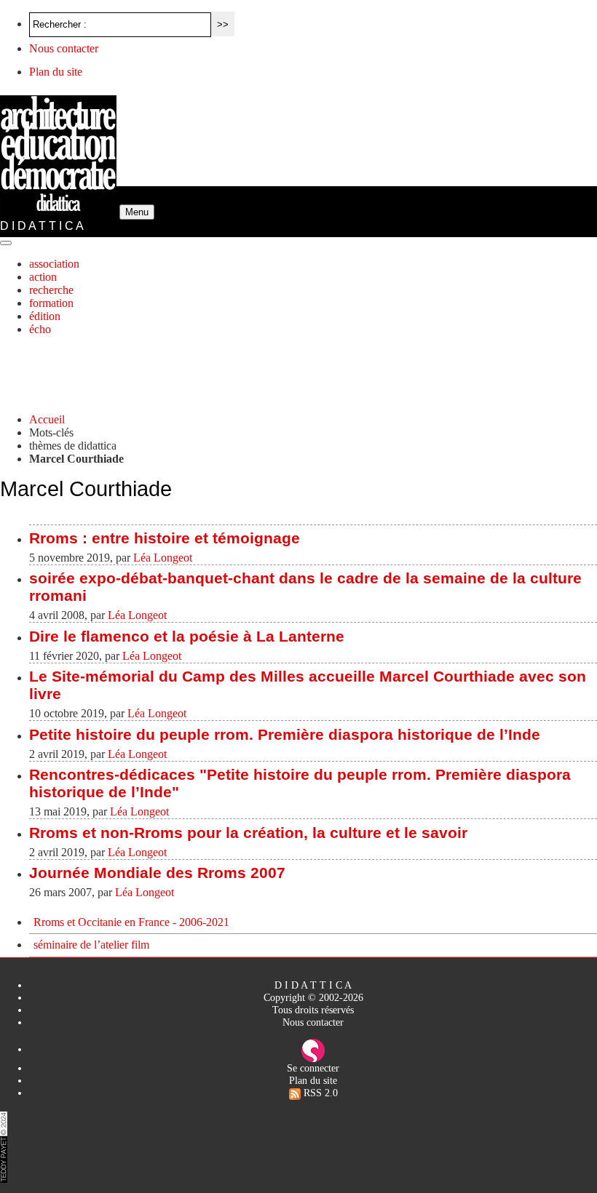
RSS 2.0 (319, 1092)
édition (44, 316)
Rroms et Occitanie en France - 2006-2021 (131, 922)
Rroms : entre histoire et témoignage (164, 538)
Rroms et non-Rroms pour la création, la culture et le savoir (248, 832)
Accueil (47, 419)
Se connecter (313, 1068)
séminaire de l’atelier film (91, 944)
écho (40, 329)
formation (51, 303)
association (54, 264)
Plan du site (55, 71)
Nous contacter (63, 48)
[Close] (6, 243)
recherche (51, 290)
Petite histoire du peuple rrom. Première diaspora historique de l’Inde (284, 734)
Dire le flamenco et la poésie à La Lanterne (186, 636)
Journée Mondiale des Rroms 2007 (157, 872)
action (43, 277)
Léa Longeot (162, 557)
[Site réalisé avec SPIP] (313, 1049)
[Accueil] (59, 211)
